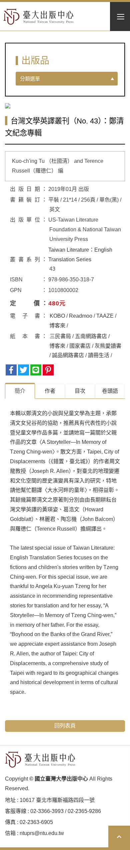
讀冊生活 (98, 355)
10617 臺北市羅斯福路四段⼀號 (57, 800)
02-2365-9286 (84, 811)
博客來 (57, 325)
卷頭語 (110, 391)
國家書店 (80, 346)
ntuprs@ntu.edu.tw (42, 833)
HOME (38, 17)
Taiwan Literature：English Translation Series (80, 254)
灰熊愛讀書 (108, 346)
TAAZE (105, 316)
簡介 (20, 391)
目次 (80, 391)
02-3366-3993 (47, 811)
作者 (50, 391)
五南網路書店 (91, 336)
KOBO (57, 316)
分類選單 (30, 78)
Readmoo (80, 316)
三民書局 (60, 336)
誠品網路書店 (68, 355)
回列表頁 (65, 726)
